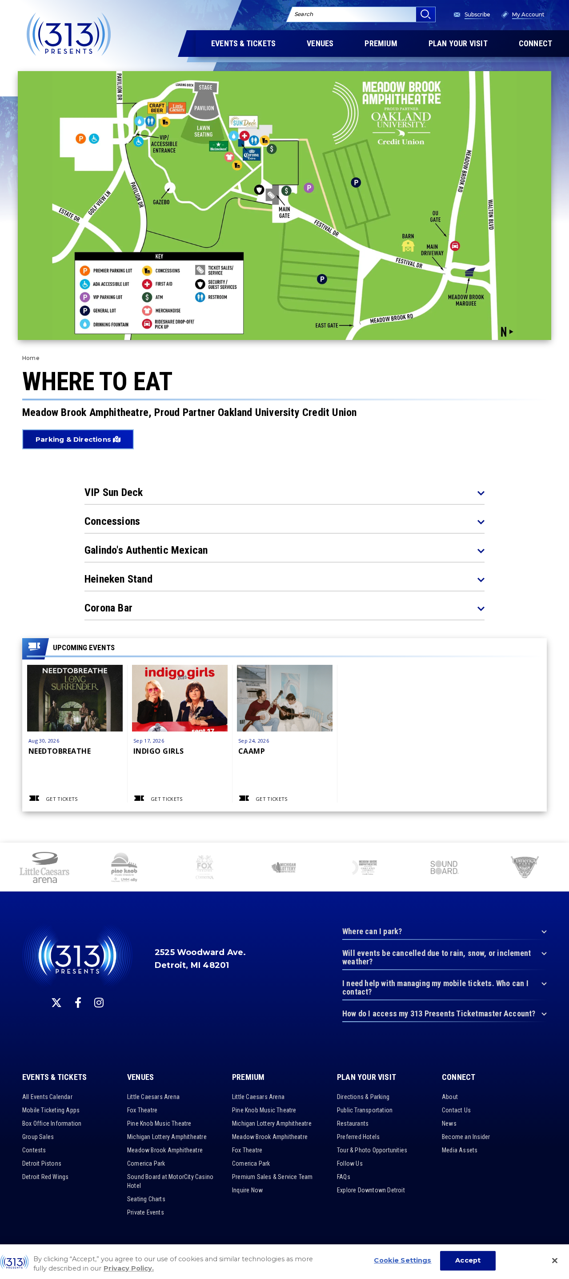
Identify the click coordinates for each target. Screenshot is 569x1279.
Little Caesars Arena (153, 1096)
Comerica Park (146, 1163)
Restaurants (353, 1123)
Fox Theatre (142, 1110)
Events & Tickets (54, 1077)
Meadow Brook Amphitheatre (165, 1150)
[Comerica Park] (525, 868)
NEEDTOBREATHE (59, 750)
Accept (468, 1261)
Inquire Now (247, 1190)
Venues (140, 1077)
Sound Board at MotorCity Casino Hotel (170, 1181)
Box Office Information (51, 1123)
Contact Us (456, 1110)
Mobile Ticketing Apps (51, 1110)
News (449, 1123)
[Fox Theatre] (204, 868)
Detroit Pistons (41, 1163)
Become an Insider (466, 1136)
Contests (34, 1150)
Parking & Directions (74, 439)
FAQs (343, 1176)
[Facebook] (78, 1002)
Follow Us (350, 1163)
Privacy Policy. (129, 1269)
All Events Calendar (47, 1096)
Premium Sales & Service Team (272, 1176)
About (450, 1096)
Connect (458, 1077)
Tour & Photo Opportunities (372, 1150)
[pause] (558, 854)
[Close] (555, 1261)
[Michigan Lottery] (284, 868)
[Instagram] (99, 1002)
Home (31, 358)
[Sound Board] (445, 868)
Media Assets (459, 1150)
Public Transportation (365, 1110)
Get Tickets (62, 798)
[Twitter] (56, 1002)
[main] (284, 421)
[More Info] (75, 712)
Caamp (251, 750)
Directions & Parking (363, 1096)
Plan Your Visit (366, 1077)
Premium (248, 1077)
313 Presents (69, 34)
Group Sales (38, 1136)
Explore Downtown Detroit (371, 1190)
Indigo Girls (158, 750)
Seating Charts (146, 1199)
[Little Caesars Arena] (44, 868)
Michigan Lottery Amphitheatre (167, 1136)
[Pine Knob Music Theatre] (124, 868)
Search (303, 14)
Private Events (145, 1212)
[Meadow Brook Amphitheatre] (365, 868)
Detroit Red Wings (45, 1176)
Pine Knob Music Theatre (159, 1123)
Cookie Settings (402, 1261)
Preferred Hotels (358, 1136)
